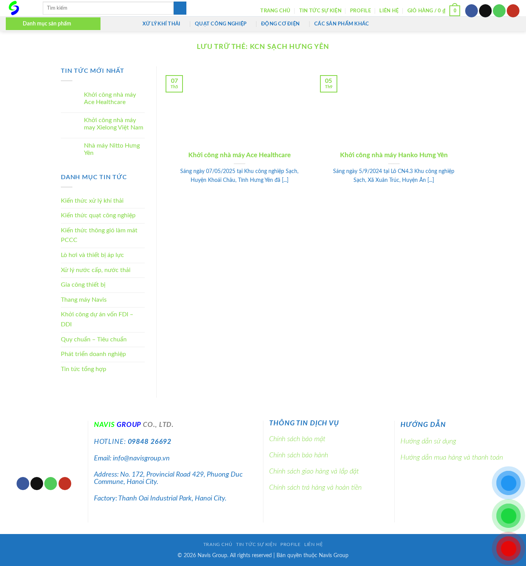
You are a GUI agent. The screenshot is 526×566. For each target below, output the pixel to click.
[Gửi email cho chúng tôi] (485, 10)
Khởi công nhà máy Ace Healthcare (110, 99)
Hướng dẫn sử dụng (428, 441)
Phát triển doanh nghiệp (93, 354)
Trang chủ (275, 10)
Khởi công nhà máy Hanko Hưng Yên (394, 155)
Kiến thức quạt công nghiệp (98, 216)
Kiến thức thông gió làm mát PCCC (99, 235)
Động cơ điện (280, 24)
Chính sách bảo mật (297, 439)
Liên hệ (389, 10)
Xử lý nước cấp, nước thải (96, 270)
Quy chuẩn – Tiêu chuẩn (94, 339)
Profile (360, 10)
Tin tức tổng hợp (83, 369)
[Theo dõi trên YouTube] (513, 10)
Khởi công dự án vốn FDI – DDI (97, 320)
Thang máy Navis (84, 300)
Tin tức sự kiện (320, 10)
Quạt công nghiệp (220, 24)
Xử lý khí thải (161, 24)
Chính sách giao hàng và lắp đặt (314, 471)
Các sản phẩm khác (341, 24)
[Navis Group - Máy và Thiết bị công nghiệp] (18, 8)
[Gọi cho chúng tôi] (499, 10)
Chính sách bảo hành (298, 455)
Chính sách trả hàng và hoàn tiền (315, 487)
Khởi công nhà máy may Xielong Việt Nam (113, 124)
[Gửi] (180, 8)
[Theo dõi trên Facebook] (471, 10)
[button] (434, 11)
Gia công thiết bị (83, 285)
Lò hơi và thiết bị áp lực (92, 255)
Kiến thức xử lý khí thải (92, 201)
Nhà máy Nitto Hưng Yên (112, 149)
